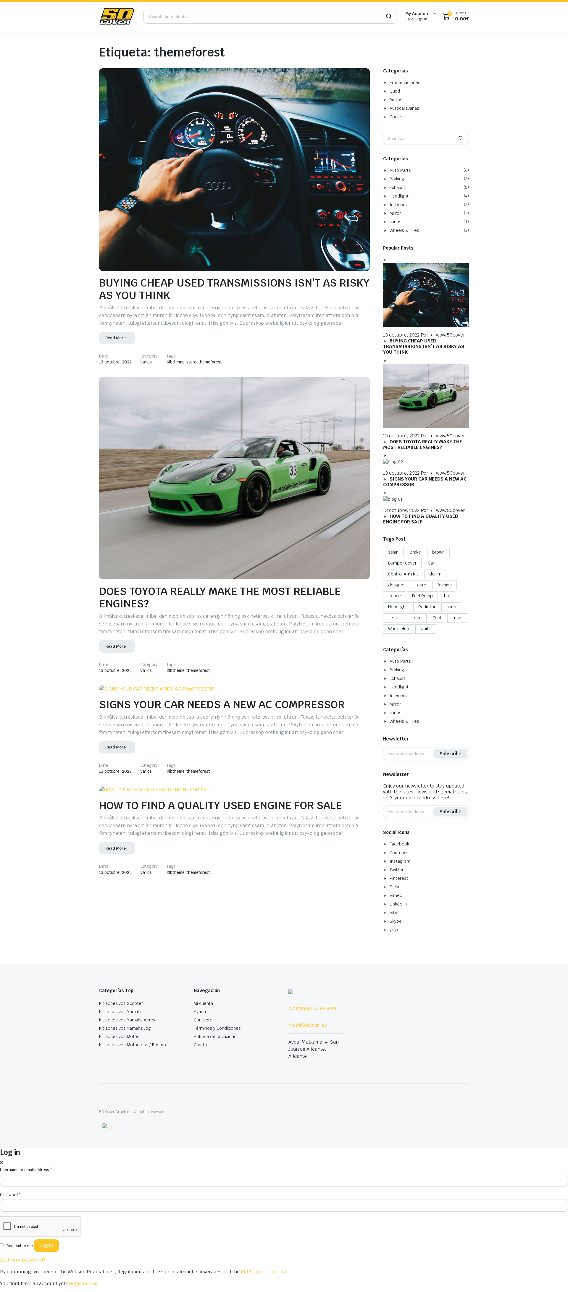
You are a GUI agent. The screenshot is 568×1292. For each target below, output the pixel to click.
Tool (437, 617)
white (425, 628)
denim (435, 574)
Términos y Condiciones (217, 1028)
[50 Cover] (117, 16)
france (394, 596)
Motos (396, 99)
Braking (397, 179)
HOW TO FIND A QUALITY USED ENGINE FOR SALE (220, 805)
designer (397, 585)
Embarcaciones (405, 82)
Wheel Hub (398, 628)
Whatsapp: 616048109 (312, 1008)
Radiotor (426, 606)
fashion (445, 585)
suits (451, 606)
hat (447, 596)
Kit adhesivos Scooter (121, 1003)
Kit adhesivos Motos (119, 1036)
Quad (395, 91)
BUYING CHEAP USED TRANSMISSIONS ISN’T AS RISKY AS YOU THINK (234, 289)
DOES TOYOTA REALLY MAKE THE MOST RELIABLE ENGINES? (220, 597)
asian (393, 552)
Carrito (200, 1044)
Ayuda (200, 1011)
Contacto (203, 1020)
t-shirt (394, 617)
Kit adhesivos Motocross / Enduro (132, 1044)
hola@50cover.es (307, 1025)
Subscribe (450, 753)
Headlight (399, 196)
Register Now (84, 1283)
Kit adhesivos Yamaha (121, 1011)
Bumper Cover (402, 563)
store (191, 362)
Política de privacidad (215, 1036)
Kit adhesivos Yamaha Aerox (127, 1020)
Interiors (398, 204)
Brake (415, 552)
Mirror (395, 213)
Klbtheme (176, 362)
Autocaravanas (404, 108)
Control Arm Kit (403, 574)
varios (146, 362)
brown (438, 552)
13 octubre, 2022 (115, 362)
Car (431, 563)
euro (421, 585)
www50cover (450, 335)
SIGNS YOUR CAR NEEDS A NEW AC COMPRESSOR (222, 705)
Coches (397, 116)
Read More (115, 337)
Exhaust (397, 187)
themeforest (210, 362)
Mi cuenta (203, 1003)
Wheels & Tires (404, 230)
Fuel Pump (422, 596)
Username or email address (26, 1169)
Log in (46, 1245)
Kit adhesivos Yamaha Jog (125, 1028)
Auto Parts (400, 170)
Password (10, 1194)
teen (417, 617)
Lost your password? (22, 1260)
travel (458, 617)
